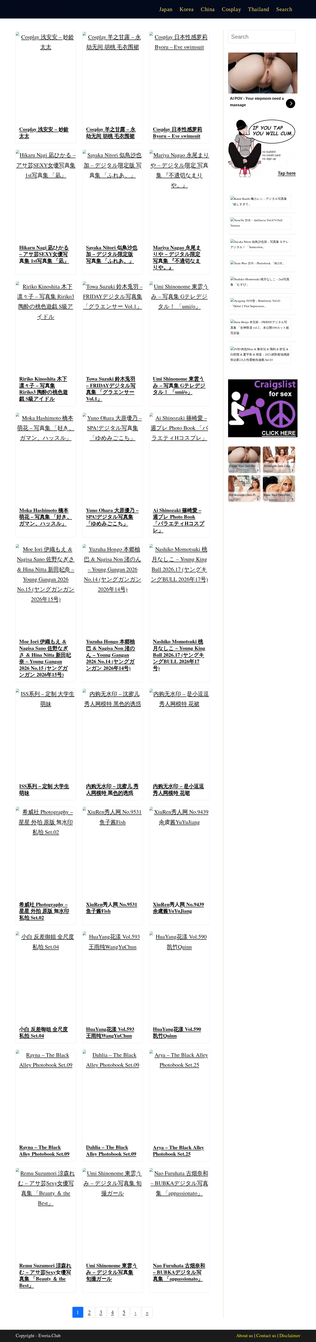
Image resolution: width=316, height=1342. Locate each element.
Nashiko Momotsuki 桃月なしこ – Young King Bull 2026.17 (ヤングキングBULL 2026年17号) (179, 654)
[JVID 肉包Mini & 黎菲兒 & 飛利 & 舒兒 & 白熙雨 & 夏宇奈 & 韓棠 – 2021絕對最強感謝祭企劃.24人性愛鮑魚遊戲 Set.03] (261, 354)
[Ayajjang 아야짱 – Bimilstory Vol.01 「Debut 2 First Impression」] (261, 303)
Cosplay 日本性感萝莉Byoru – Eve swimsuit (177, 132)
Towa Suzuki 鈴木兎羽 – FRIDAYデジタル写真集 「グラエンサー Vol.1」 (111, 388)
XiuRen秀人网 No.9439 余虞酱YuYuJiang (178, 907)
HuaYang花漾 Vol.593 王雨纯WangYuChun (110, 1032)
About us (244, 1335)
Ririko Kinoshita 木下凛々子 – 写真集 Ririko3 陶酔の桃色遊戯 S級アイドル (43, 388)
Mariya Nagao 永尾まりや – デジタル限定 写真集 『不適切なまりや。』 (177, 257)
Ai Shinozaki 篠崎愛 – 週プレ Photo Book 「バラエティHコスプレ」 (178, 520)
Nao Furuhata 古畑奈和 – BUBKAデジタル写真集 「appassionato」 (179, 1271)
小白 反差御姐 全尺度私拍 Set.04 (43, 1032)
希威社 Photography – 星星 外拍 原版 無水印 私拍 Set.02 (44, 910)
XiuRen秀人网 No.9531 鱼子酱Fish (111, 907)
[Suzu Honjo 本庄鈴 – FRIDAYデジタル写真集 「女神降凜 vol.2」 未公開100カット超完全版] (261, 327)
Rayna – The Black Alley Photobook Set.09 (44, 1150)
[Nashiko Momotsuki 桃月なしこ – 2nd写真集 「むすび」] (261, 281)
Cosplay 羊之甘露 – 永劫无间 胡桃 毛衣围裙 (111, 132)
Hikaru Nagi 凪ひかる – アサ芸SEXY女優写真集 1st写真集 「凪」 (44, 253)
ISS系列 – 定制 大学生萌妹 (44, 789)
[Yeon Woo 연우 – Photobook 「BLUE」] (259, 263)
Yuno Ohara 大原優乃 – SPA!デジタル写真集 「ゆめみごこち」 (112, 516)
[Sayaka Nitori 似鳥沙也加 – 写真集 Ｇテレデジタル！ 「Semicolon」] (261, 244)
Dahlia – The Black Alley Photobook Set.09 (111, 1150)
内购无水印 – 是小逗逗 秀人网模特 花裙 (178, 789)
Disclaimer (289, 1335)
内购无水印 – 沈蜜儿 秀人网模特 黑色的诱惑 (112, 789)
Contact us (266, 1335)
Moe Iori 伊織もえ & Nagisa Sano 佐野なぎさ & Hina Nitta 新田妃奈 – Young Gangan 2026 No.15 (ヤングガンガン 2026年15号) (45, 657)
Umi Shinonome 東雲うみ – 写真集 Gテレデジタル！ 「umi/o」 (179, 385)
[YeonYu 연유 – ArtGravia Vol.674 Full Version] (261, 222)
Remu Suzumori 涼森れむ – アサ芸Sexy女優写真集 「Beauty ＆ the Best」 (45, 1275)
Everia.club (37, 9)
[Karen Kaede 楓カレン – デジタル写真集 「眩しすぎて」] (261, 201)
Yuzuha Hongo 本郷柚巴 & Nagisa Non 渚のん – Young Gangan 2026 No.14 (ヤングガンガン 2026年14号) (110, 654)
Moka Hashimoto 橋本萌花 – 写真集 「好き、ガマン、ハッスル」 (45, 516)
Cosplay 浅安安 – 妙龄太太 (44, 132)
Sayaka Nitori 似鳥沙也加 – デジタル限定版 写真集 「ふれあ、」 (111, 253)
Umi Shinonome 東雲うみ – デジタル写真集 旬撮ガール (111, 1271)
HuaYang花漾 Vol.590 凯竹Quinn (177, 1032)
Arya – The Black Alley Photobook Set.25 (178, 1150)
